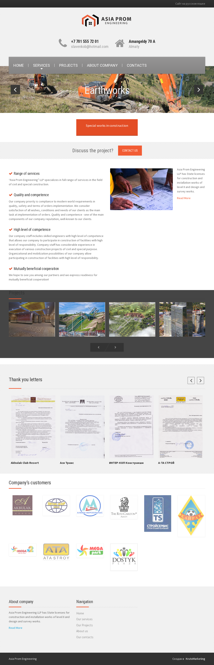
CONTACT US (130, 150)
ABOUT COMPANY (102, 65)
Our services (84, 619)
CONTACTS (137, 65)
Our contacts (84, 637)
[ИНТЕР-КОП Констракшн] (131, 426)
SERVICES (41, 65)
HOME (18, 65)
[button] (15, 89)
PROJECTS (68, 65)
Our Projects (84, 625)
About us (82, 631)
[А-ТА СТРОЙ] (180, 426)
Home (80, 613)
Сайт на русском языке (190, 3)
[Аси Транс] (82, 426)
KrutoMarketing (195, 658)
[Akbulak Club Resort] (33, 426)
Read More (184, 198)
